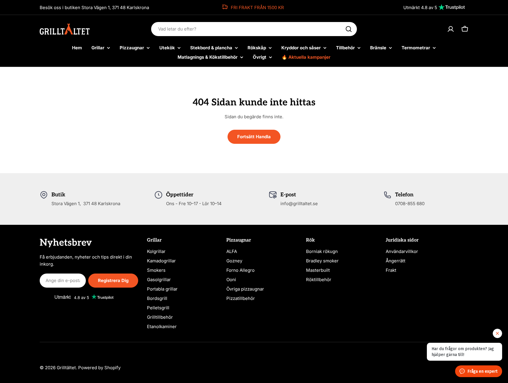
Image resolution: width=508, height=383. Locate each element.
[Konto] (450, 29)
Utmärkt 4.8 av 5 (420, 7)
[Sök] (348, 29)
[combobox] (254, 29)
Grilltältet (66, 367)
